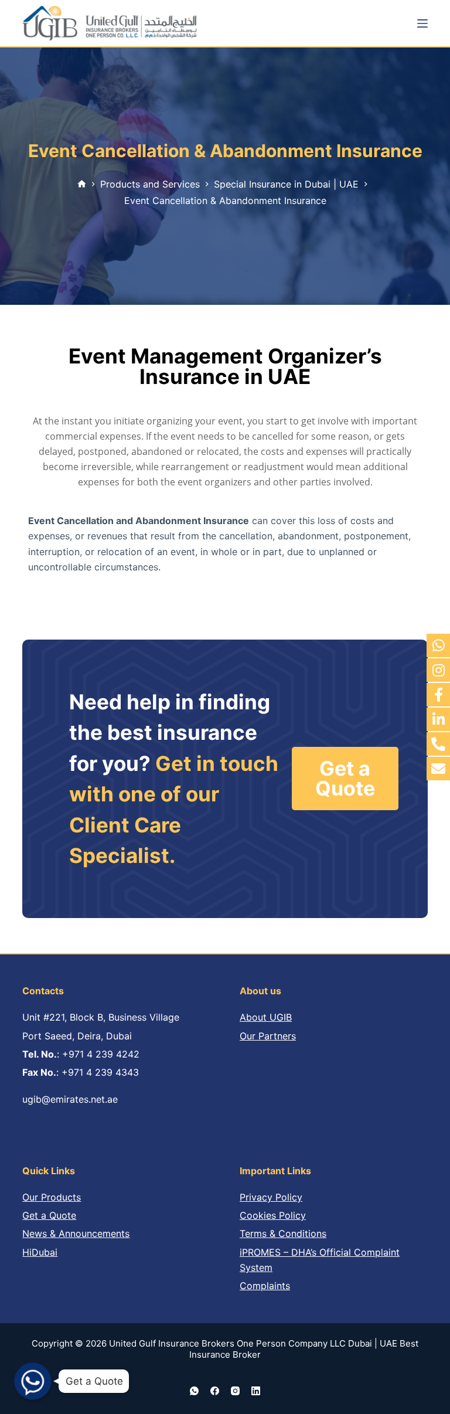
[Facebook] (214, 1390)
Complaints (265, 1285)
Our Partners (268, 1036)
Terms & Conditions (283, 1233)
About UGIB (266, 1017)
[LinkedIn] (255, 1390)
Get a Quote (49, 1215)
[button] (345, 778)
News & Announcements (75, 1233)
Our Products (51, 1197)
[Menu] (422, 23)
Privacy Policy (271, 1197)
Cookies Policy (273, 1215)
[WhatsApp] (194, 1390)
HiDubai (39, 1252)
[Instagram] (235, 1390)
